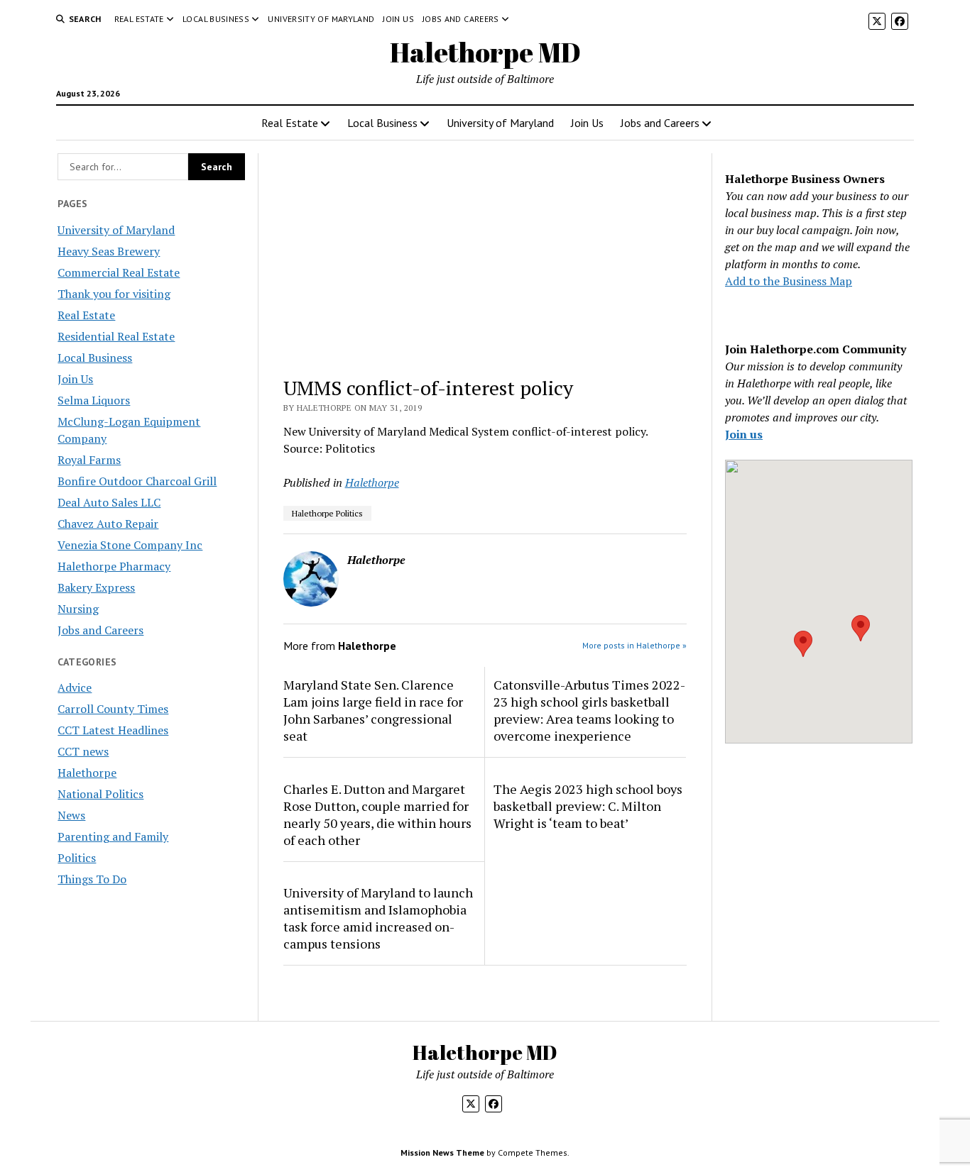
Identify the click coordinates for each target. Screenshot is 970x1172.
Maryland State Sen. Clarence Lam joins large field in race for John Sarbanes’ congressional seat (373, 710)
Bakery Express (96, 587)
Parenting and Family (113, 836)
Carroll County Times (113, 709)
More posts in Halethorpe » (634, 645)
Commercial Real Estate (119, 272)
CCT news (83, 751)
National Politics (100, 794)
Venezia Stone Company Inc (130, 545)
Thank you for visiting (114, 294)
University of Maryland (321, 18)
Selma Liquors (94, 400)
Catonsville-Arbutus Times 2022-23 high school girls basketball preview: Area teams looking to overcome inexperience (589, 710)
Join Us (398, 18)
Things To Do (92, 879)
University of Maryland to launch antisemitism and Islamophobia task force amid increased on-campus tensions (378, 918)
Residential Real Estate (116, 336)
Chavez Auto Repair (108, 523)
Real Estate (139, 18)
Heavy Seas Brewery (109, 251)
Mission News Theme (442, 1152)
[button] (803, 644)
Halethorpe (87, 772)
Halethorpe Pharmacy (114, 566)
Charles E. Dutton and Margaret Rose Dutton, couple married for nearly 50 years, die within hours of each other (377, 814)
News (71, 815)
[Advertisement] (485, 258)
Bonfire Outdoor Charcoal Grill (137, 481)
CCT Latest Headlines (113, 730)
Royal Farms (89, 460)
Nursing (78, 609)
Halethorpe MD (485, 52)
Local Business (215, 18)
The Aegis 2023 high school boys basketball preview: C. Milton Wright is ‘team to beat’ (588, 805)
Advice (75, 687)
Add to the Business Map (788, 281)
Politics (77, 858)
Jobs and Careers (461, 18)
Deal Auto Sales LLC (109, 502)
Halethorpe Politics (327, 513)
